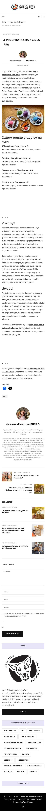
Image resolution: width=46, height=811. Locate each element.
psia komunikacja (12, 748)
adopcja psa (10, 731)
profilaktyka (34, 742)
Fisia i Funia (34, 731)
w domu (21, 772)
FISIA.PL (22, 796)
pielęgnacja (9, 736)
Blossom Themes (35, 799)
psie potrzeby (10, 754)
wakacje (8, 772)
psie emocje (31, 748)
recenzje (8, 760)
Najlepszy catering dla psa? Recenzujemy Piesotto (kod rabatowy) (13, 530)
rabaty (25, 754)
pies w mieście (27, 736)
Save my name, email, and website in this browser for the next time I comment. (24, 614)
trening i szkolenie (13, 766)
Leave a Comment (23, 65)
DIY (4, 396)
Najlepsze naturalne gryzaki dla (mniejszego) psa (15, 547)
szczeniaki (23, 760)
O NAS (23, 712)
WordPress (27, 802)
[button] (2, 217)
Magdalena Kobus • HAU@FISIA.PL (23, 60)
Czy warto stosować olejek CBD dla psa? (15, 512)
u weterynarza (34, 766)
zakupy (33, 772)
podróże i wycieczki (13, 742)
